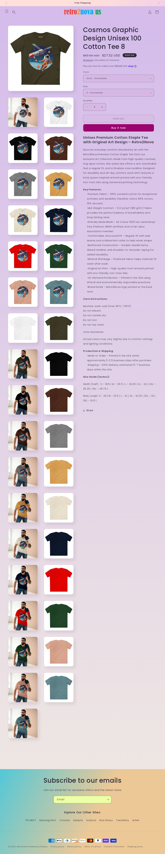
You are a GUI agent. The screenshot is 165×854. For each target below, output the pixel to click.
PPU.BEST (31, 820)
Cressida (64, 820)
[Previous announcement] (6, 3)
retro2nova (22, 846)
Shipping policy (135, 846)
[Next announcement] (158, 3)
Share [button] (89, 410)
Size (85, 86)
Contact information (114, 846)
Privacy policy (57, 846)
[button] (6, 11)
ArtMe (135, 820)
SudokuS (91, 820)
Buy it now (118, 128)
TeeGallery (122, 820)
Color (86, 72)
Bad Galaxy (106, 820)
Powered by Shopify (38, 846)
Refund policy (74, 846)
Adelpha (78, 820)
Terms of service (92, 846)
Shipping (88, 60)
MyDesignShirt (47, 820)
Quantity (87, 100)
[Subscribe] (107, 799)
